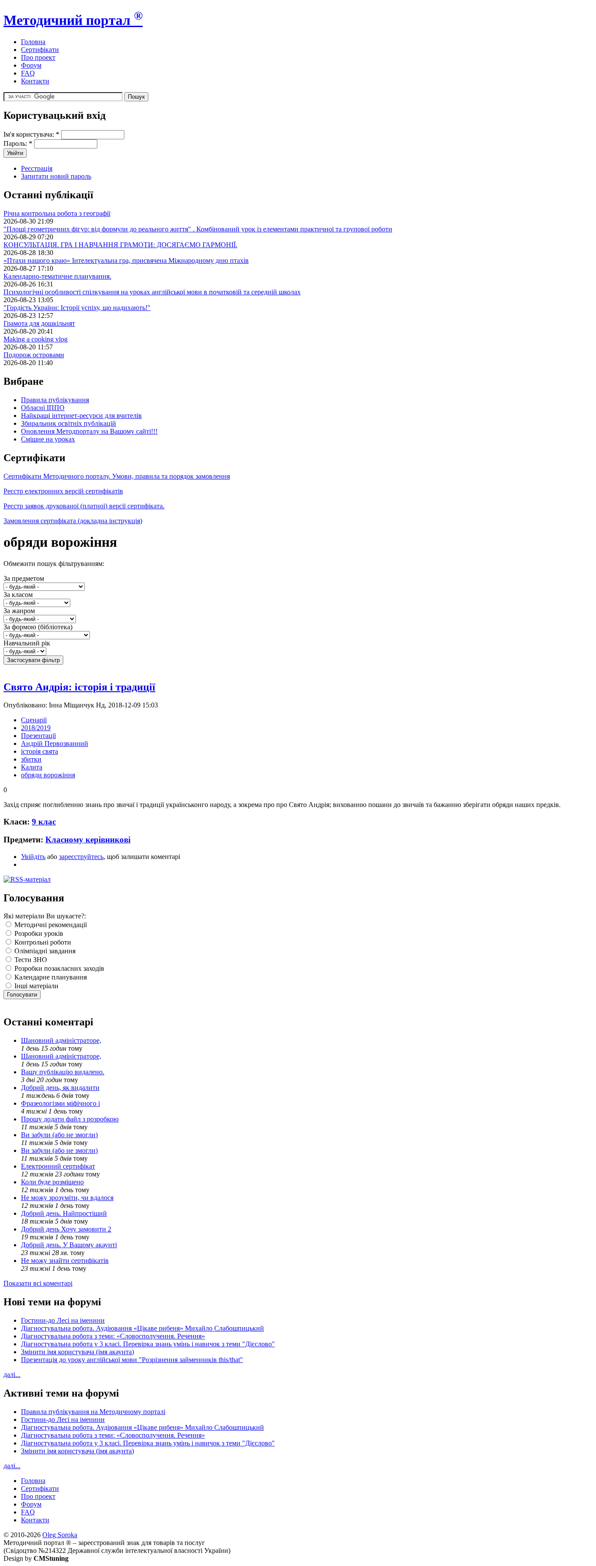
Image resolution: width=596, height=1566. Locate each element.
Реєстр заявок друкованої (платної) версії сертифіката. (83, 506)
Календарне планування (50, 977)
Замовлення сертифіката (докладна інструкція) (72, 520)
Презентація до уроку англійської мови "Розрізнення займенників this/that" (132, 1359)
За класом (18, 594)
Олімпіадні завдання (44, 951)
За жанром (19, 610)
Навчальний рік (26, 643)
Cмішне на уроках (48, 439)
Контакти (35, 81)
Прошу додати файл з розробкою (70, 1119)
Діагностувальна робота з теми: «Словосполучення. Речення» (113, 1336)
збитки (31, 759)
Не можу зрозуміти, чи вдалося (67, 1197)
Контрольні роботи (42, 942)
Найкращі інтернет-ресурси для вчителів (81, 415)
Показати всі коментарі (37, 1283)
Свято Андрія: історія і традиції (79, 687)
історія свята (39, 751)
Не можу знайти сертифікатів (65, 1260)
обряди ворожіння (48, 775)
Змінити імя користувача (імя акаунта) (77, 1352)
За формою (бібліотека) (37, 627)
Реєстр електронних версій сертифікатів (63, 491)
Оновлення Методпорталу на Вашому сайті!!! (89, 431)
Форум (31, 65)
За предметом (23, 578)
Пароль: (17, 143)
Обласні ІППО (43, 407)
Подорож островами (33, 355)
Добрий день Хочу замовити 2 (66, 1229)
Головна (33, 41)
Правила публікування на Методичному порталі (93, 1411)
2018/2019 (36, 727)
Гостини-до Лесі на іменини (63, 1320)
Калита (31, 767)
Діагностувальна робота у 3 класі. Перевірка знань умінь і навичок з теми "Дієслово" (148, 1344)
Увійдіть (33, 856)
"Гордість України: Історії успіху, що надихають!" (77, 307)
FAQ (28, 73)
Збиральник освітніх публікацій (68, 423)
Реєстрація (36, 168)
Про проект (38, 57)
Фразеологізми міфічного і (60, 1103)
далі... (12, 1374)
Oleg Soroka (59, 1534)
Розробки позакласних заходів (58, 968)
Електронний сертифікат (58, 1166)
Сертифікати (40, 49)
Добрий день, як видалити (60, 1087)
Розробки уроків (38, 933)
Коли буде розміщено (52, 1182)
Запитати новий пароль (56, 176)
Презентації (38, 735)
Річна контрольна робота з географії (56, 213)
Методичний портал (73, 20)
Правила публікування (55, 400)
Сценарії (34, 720)
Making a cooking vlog (35, 339)
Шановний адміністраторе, (61, 1040)
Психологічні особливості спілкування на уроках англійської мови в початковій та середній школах (152, 292)
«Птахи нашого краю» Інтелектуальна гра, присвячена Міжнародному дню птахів (126, 260)
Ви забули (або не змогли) (59, 1134)
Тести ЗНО (30, 959)
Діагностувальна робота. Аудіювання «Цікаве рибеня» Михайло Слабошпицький (142, 1328)
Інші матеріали (35, 986)
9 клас (44, 821)
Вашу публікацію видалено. (62, 1072)
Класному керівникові (87, 839)
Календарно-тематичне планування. (57, 276)
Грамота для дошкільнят (39, 323)
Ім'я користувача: (31, 134)
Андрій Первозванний (54, 743)
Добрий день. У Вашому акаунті (69, 1245)
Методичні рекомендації (50, 924)
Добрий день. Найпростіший (64, 1213)
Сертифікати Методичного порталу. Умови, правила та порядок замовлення (116, 476)
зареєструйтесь (81, 856)
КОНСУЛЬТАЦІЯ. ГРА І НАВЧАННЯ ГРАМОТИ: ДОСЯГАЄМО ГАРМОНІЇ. (120, 244)
